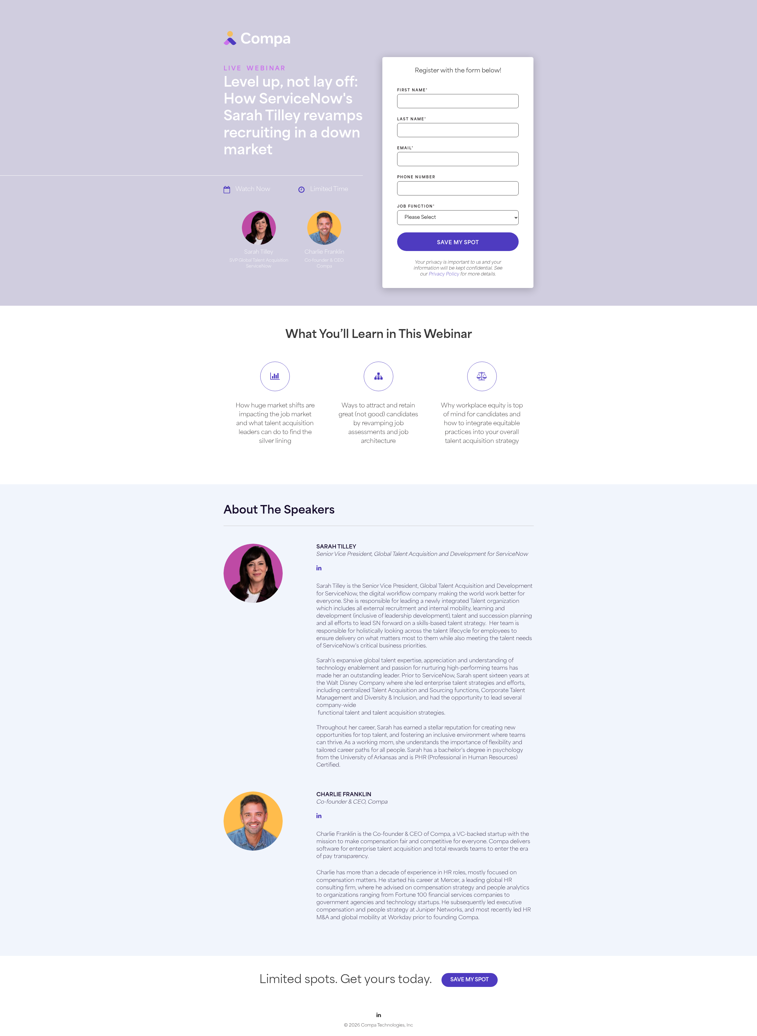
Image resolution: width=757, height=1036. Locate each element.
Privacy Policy (444, 274)
